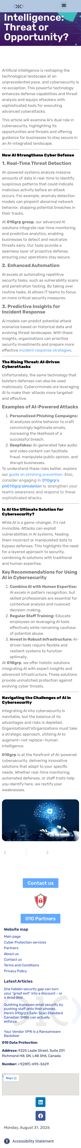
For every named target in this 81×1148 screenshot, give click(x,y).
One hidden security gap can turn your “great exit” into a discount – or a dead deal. (33, 993)
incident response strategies (45, 350)
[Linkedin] (40, 1102)
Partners (11, 948)
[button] (64, 5)
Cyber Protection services (25, 942)
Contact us (13, 959)
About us (11, 954)
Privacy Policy (15, 971)
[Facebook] (40, 1116)
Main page (12, 936)
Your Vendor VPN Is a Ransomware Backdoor (32, 1033)
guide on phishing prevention (35, 474)
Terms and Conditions (21, 965)
